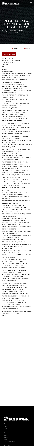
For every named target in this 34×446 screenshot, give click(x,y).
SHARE (16, 48)
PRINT (28, 48)
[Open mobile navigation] (31, 3)
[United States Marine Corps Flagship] (10, 3)
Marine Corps (17, 418)
